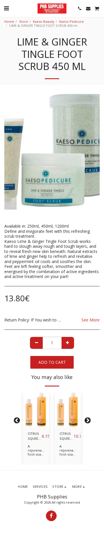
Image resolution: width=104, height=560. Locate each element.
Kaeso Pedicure (71, 21)
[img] (36, 409)
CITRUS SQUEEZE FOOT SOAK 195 (35, 436)
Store (23, 21)
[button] (6, 8)
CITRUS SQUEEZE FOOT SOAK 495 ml (67, 436)
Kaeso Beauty (43, 21)
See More (90, 320)
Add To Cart (36, 422)
